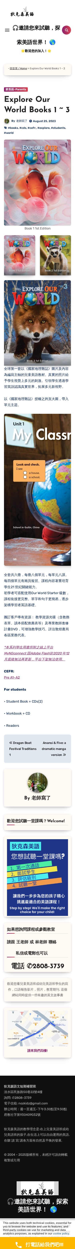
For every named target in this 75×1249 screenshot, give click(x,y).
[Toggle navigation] (7, 30)
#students (58, 128)
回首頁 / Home (18, 68)
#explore (43, 128)
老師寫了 (21, 121)
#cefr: (32, 128)
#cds (22, 128)
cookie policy (61, 1233)
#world (9, 133)
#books (13, 128)
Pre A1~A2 (12, 677)
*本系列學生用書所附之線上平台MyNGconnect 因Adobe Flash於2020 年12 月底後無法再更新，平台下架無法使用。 (36, 653)
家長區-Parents (16, 89)
